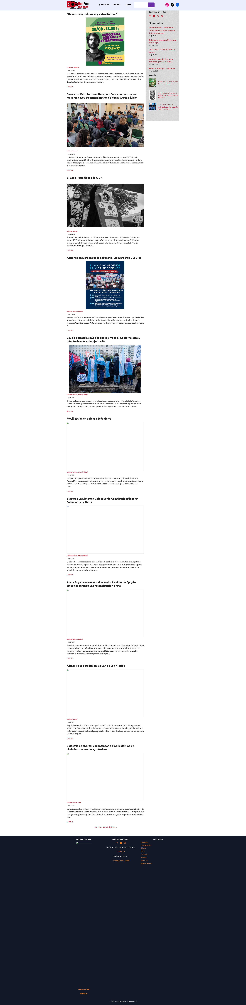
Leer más (70, 87)
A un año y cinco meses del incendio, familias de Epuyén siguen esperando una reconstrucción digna (101, 583)
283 (100, 827)
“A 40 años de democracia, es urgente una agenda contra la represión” (168, 95)
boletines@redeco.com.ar (120, 861)
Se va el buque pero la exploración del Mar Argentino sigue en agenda (168, 106)
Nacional (74, 151)
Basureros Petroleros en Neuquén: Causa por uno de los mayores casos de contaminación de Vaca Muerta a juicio (102, 95)
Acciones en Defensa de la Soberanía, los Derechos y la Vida (104, 257)
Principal (85, 394)
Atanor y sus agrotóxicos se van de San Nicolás (96, 665)
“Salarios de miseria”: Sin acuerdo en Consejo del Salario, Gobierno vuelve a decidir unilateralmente (162, 30)
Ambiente (76, 67)
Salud (79, 802)
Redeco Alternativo (120, 1001)
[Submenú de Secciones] (121, 4)
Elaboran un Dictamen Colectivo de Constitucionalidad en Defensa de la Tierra (102, 500)
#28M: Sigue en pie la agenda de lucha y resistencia (168, 82)
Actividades (70, 67)
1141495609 (121, 852)
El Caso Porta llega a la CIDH (85, 177)
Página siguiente (110, 827)
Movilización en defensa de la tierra (89, 418)
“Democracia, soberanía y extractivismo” (92, 14)
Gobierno (74, 311)
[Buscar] (151, 4)
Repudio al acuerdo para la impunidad (162, 68)
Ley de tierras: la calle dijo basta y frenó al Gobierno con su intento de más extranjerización (103, 339)
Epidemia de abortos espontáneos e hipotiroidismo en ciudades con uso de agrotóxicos (100, 747)
